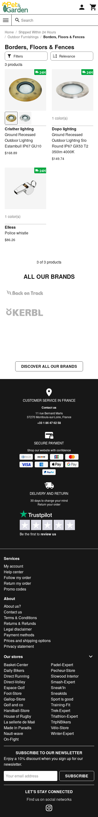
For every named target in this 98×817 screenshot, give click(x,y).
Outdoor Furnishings (23, 36)
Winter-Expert (62, 733)
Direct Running (16, 676)
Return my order (17, 583)
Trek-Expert (60, 710)
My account (13, 566)
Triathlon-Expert (64, 716)
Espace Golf (14, 687)
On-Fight (11, 739)
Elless (10, 227)
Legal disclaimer (18, 629)
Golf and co (13, 704)
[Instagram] (49, 808)
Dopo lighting (64, 129)
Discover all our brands (49, 366)
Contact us (49, 407)
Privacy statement (19, 646)
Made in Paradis (17, 727)
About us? (12, 606)
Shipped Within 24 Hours (37, 32)
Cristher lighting (19, 129)
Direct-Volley (14, 682)
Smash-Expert (63, 682)
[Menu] (5, 20)
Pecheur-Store (63, 670)
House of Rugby (17, 716)
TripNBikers (61, 722)
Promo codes (15, 589)
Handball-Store (16, 710)
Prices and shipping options (27, 640)
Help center (13, 572)
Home (9, 32)
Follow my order (17, 577)
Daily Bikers (14, 670)
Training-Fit (60, 704)
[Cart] (93, 7)
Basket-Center (16, 664)
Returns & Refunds (20, 623)
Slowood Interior (64, 676)
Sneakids (59, 693)
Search (27, 20)
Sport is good (62, 699)
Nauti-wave (13, 733)
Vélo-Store (60, 727)
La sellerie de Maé (19, 722)
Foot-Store (13, 693)
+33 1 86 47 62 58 (49, 423)
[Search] (17, 20)
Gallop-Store (14, 699)
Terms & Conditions (20, 617)
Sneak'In (58, 687)
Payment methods (19, 635)
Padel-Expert (62, 664)
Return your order (49, 504)
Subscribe (76, 776)
